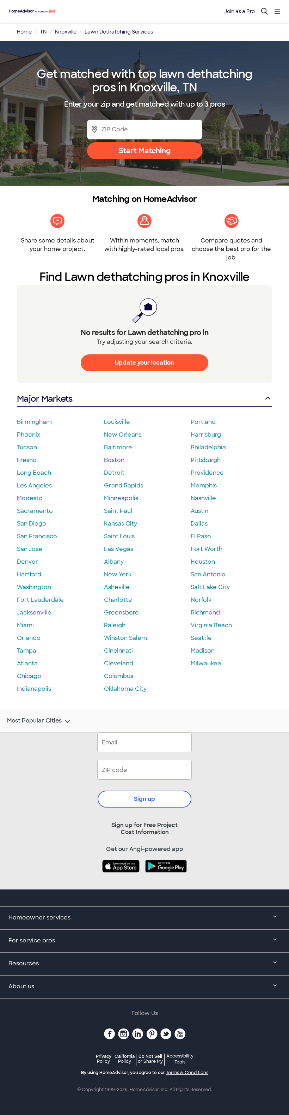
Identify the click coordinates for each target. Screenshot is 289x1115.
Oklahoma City (125, 689)
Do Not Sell (150, 1059)
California (125, 1059)
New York (117, 574)
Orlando (29, 638)
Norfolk (201, 600)
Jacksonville (34, 612)
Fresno (27, 460)
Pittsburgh (206, 460)
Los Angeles (34, 485)
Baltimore (118, 447)
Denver (27, 561)
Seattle (201, 638)
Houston (203, 561)
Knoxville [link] (65, 32)
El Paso (201, 536)
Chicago (29, 676)
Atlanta (27, 663)
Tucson (27, 447)
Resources (23, 963)
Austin (199, 511)
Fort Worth (206, 549)
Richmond (205, 612)
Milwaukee (206, 663)
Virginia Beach (211, 625)
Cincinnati (118, 650)
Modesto (30, 498)
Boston (114, 460)
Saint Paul (118, 511)
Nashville (203, 498)
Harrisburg (206, 434)
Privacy (103, 1059)
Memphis (204, 485)
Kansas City (120, 523)
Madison (203, 650)
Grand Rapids (123, 485)
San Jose (29, 549)
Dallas (199, 523)
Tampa (26, 650)
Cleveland (118, 663)
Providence (207, 472)
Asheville (117, 587)
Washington (34, 587)
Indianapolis (34, 689)
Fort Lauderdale (40, 600)
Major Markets (44, 398)
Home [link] (24, 32)
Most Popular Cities (34, 720)
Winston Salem (125, 638)
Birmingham (34, 422)
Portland (203, 422)
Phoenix (28, 434)
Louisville (117, 422)
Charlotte (118, 600)
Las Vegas (118, 549)
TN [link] (43, 32)
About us (21, 986)
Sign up (144, 799)
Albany (114, 561)
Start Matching (145, 150)
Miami (25, 625)
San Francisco (37, 536)
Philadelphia (208, 447)
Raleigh (114, 625)
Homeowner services (39, 917)
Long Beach (34, 472)
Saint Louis (119, 536)
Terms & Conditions (187, 1072)
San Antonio (208, 574)
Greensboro (121, 612)
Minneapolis (121, 498)
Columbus (118, 676)
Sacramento (35, 511)
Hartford (29, 574)
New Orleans (122, 434)
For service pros (31, 940)
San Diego (31, 523)
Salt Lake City (210, 587)
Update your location (144, 362)
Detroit (114, 472)
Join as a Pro (240, 11)
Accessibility (179, 1059)
